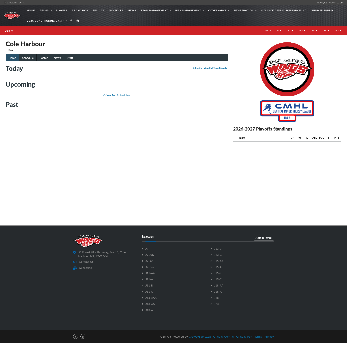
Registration (244, 10)
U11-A (149, 279)
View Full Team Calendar (216, 68)
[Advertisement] (287, 173)
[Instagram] (77, 21)
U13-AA (150, 304)
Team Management (154, 10)
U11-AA (150, 273)
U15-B (217, 273)
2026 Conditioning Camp (45, 20)
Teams (44, 10)
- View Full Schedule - (116, 95)
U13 (300, 30)
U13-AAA (151, 297)
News (132, 10)
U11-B (149, 285)
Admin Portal (264, 238)
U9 (277, 30)
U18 (324, 30)
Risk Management (188, 10)
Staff (70, 58)
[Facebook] (71, 21)
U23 (336, 30)
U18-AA (218, 285)
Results (99, 10)
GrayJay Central (223, 336)
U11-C (149, 291)
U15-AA (218, 261)
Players (61, 10)
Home (31, 10)
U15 (312, 30)
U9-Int (149, 261)
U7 (267, 30)
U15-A (217, 267)
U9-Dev (149, 267)
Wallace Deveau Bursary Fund (284, 10)
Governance (217, 10)
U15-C (217, 279)
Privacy (269, 336)
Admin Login (336, 2)
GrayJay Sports (16, 2)
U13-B (217, 248)
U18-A (9, 30)
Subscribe (197, 68)
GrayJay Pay (244, 336)
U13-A (149, 310)
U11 (288, 30)
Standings (80, 10)
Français (322, 2)
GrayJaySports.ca (200, 336)
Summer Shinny (322, 10)
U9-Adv (149, 255)
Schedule (116, 10)
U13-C (217, 255)
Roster (44, 58)
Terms (258, 336)
